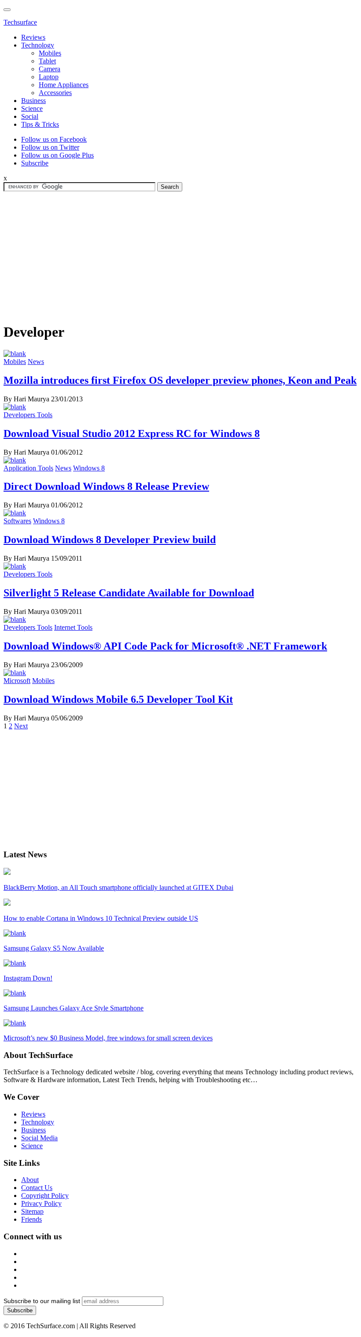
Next (21, 726)
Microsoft (17, 680)
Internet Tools (73, 627)
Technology (37, 45)
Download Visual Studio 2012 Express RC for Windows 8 (132, 433)
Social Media (39, 1138)
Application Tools (28, 468)
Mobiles (50, 53)
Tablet (47, 61)
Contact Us (36, 1187)
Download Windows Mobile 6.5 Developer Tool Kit (118, 699)
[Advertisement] (180, 253)
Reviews (33, 37)
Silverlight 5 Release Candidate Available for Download (129, 593)
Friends (31, 1219)
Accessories (55, 92)
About (30, 1179)
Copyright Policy (45, 1195)
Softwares (17, 521)
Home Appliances (63, 84)
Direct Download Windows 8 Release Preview (106, 486)
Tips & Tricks (40, 124)
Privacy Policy (41, 1203)
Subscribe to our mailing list (42, 1300)
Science (32, 108)
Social (29, 116)
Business (33, 100)
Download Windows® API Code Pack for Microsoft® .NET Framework (165, 646)
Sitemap (32, 1211)
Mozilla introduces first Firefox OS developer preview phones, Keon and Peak (180, 380)
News (36, 361)
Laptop (49, 77)
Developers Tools (28, 415)
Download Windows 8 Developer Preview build (110, 539)
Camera (49, 69)
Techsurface (20, 22)
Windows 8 (89, 468)
